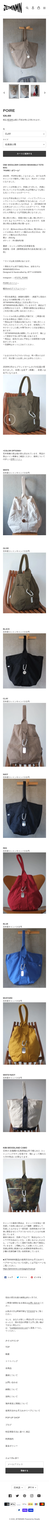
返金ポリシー (11, 1446)
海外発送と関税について (16, 1403)
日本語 (17, 1487)
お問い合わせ (34, 1303)
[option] (14, 91)
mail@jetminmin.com (19, 1328)
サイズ (5, 139)
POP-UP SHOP (12, 1417)
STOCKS (31, 1311)
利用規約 (9, 1439)
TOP (7, 1347)
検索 (7, 1354)
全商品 (8, 1368)
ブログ (8, 1425)
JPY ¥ (31, 1487)
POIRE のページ (10, 283)
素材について (11, 1375)
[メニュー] (44, 8)
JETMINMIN (20, 1519)
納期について (11, 1389)
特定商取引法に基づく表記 (17, 1432)
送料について (11, 1396)
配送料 (10, 120)
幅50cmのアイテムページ (14, 288)
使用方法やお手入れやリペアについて (22, 1410)
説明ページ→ (16, 459)
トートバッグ (11, 1361)
